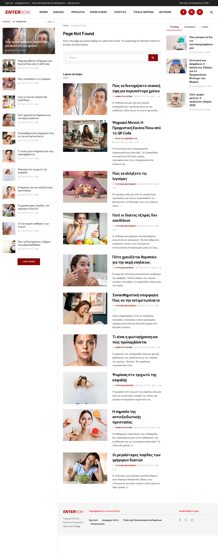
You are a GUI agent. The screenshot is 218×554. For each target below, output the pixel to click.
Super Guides (98, 12)
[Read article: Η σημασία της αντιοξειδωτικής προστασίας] (85, 425)
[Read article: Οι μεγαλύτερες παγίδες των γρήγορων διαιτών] (85, 468)
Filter (50, 22)
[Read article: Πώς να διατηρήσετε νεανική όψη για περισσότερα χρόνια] (85, 99)
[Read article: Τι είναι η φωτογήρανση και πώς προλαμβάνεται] (85, 350)
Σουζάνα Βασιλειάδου (126, 184)
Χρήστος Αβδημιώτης (126, 139)
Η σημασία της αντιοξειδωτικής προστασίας (126, 416)
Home (65, 25)
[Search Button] (211, 12)
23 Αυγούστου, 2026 (149, 226)
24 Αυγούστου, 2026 (145, 96)
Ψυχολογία (77, 12)
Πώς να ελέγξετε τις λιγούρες (34, 79)
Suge (78, 526)
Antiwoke (165, 12)
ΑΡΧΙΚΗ (43, 12)
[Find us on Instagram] (200, 12)
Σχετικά (9, 3)
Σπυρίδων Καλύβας (124, 268)
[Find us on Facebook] (183, 12)
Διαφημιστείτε (22, 3)
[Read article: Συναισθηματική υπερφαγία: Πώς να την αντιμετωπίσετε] (85, 308)
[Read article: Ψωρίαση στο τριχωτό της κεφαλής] (85, 388)
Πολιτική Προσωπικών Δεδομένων (49, 3)
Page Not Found (78, 25)
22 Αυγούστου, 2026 (145, 428)
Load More (29, 262)
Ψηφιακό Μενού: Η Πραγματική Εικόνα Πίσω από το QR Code (136, 127)
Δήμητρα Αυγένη (123, 96)
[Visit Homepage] (18, 12)
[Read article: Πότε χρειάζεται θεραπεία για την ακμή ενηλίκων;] (85, 270)
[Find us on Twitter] (191, 12)
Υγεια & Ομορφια (144, 12)
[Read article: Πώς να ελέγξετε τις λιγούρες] (85, 187)
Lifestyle (120, 12)
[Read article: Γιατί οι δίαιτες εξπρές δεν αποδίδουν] (85, 228)
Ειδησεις (58, 12)
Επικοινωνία (73, 3)
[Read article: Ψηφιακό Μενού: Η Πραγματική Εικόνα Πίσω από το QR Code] (85, 136)
